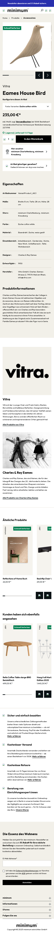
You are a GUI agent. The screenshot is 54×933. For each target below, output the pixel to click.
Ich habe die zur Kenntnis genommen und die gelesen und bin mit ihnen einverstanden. (27, 873)
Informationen (10, 903)
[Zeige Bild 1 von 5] (6, 75)
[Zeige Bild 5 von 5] (30, 75)
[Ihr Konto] (45, 10)
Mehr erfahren (14, 736)
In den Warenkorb (33, 138)
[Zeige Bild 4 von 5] (24, 75)
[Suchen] (41, 10)
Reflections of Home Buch (15, 578)
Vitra (6, 86)
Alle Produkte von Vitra (13, 424)
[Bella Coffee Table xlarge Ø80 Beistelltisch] (18, 648)
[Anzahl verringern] (5, 139)
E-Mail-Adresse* (10, 858)
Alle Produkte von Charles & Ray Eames (20, 498)
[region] (27, 50)
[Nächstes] (47, 75)
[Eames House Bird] (27, 46)
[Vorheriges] (39, 75)
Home (5, 18)
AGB (23, 873)
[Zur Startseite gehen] (17, 10)
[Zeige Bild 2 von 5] (12, 75)
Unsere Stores (22, 810)
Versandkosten (23, 121)
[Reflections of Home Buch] (18, 550)
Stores (6, 909)
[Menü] (4, 10)
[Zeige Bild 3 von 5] (18, 75)
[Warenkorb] (49, 10)
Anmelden (27, 882)
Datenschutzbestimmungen (27, 871)
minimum (7, 897)
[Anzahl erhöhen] (13, 139)
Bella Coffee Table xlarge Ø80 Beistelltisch (17, 678)
